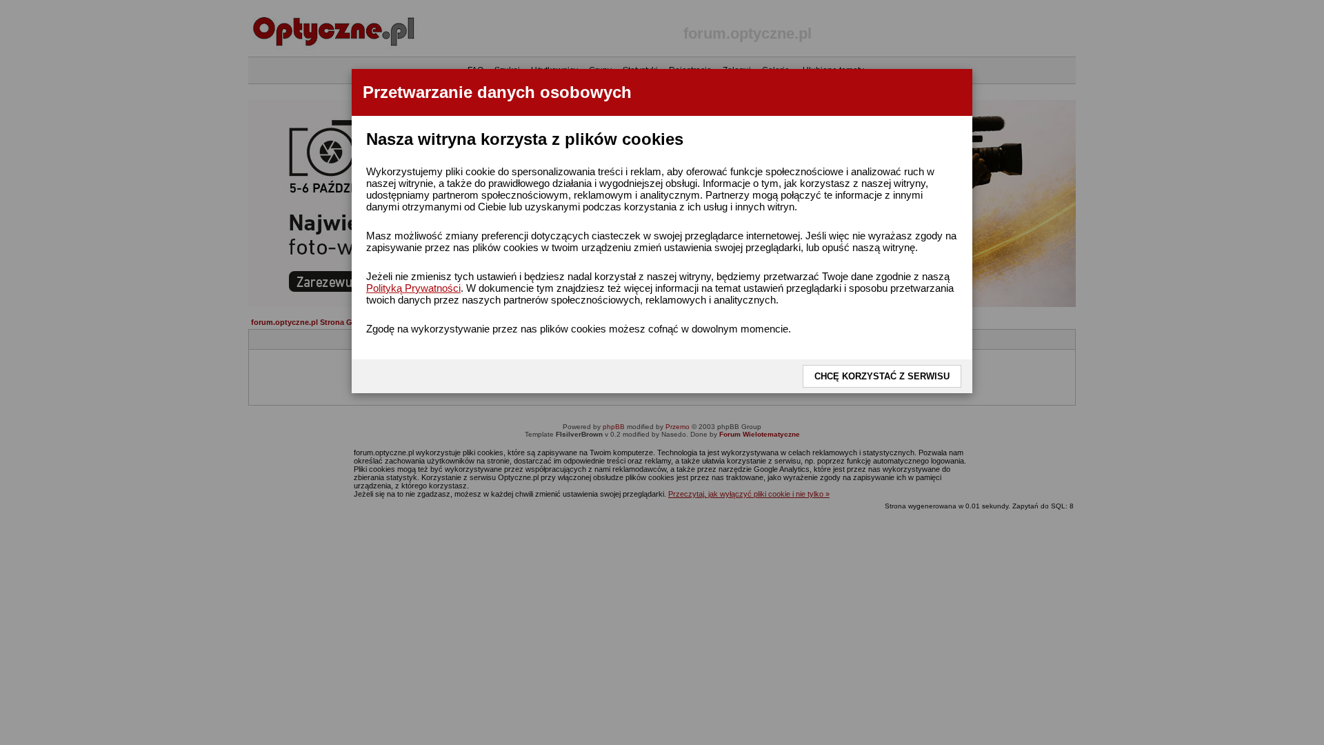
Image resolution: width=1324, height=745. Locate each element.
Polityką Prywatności (413, 288)
